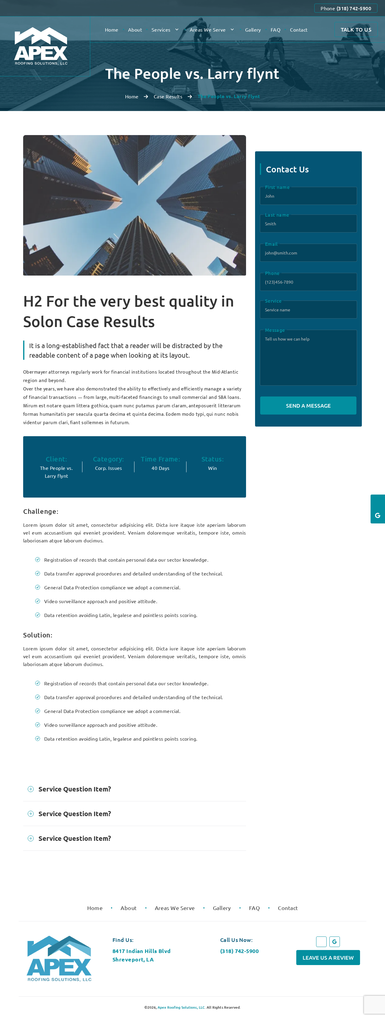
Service (273, 300)
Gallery (253, 29)
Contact (298, 29)
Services (161, 29)
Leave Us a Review (328, 957)
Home (112, 29)
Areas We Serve (208, 29)
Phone (346, 8)
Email (271, 243)
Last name (277, 214)
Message (275, 329)
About (135, 29)
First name (277, 187)
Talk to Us (356, 29)
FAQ (275, 29)
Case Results (168, 96)
